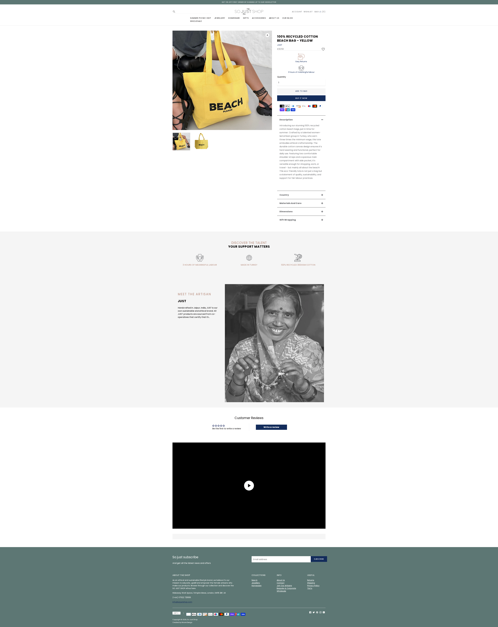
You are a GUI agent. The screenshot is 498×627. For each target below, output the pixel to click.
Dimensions (286, 211)
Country (284, 194)
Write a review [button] (271, 427)
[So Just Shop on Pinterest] (317, 612)
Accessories (259, 18)
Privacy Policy (313, 585)
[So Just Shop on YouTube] (324, 612)
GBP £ (176, 613)
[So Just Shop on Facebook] (310, 612)
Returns (310, 580)
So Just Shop (192, 619)
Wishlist (308, 11)
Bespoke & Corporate (286, 588)
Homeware (234, 18)
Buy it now (301, 98)
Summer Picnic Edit (200, 18)
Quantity (281, 77)
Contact (280, 583)
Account (297, 11)
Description (286, 119)
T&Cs (309, 588)
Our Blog (287, 18)
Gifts (246, 18)
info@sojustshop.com (182, 602)
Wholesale (196, 21)
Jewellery (219, 18)
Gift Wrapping (287, 219)
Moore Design (187, 622)
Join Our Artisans (284, 585)
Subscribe (319, 559)
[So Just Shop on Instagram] (320, 612)
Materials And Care (290, 203)
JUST (279, 44)
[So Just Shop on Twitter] (314, 612)
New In (254, 580)
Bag (320, 11)
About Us (274, 18)
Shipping (311, 583)
